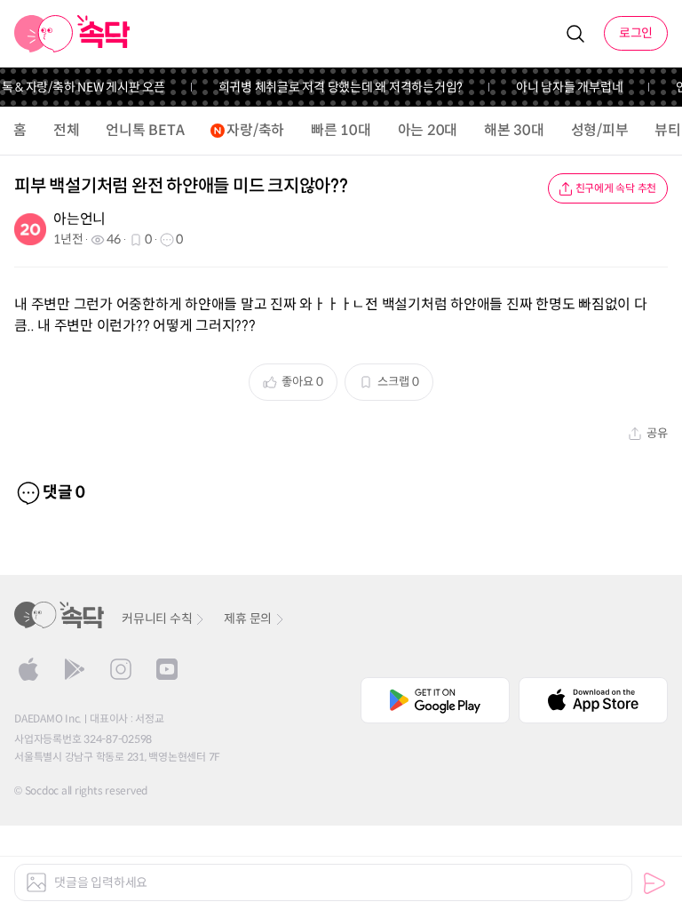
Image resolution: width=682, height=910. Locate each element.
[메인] (72, 33)
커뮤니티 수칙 (157, 619)
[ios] (28, 669)
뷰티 (667, 130)
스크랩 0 (398, 381)
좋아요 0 (302, 381)
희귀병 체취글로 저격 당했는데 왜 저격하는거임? (335, 87)
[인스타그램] (121, 669)
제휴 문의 (248, 619)
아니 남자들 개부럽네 (565, 87)
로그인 (636, 33)
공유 (657, 433)
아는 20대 (428, 130)
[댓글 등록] (654, 883)
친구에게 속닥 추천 (616, 188)
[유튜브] (167, 669)
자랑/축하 (255, 130)
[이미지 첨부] (36, 882)
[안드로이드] (74, 669)
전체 (66, 130)
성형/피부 (600, 130)
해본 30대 (514, 130)
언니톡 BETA (145, 130)
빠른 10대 (341, 130)
